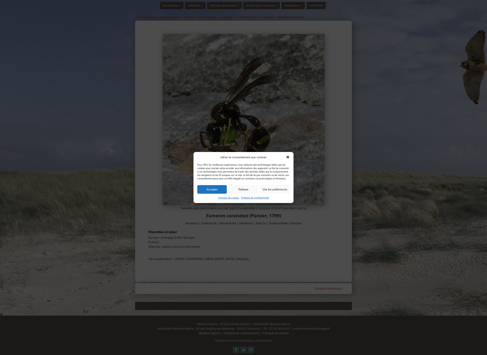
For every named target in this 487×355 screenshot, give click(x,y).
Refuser (243, 189)
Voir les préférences (275, 189)
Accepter (212, 189)
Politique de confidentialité (255, 197)
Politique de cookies (228, 197)
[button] (288, 157)
